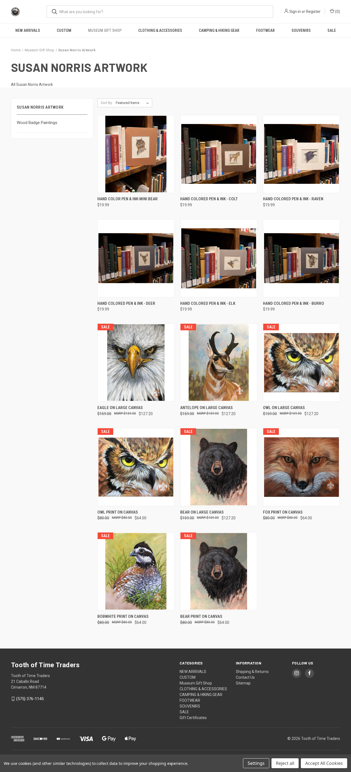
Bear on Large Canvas (202, 512)
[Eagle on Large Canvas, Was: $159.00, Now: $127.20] (135, 363)
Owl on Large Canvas (284, 407)
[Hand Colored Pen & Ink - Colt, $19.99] (218, 154)
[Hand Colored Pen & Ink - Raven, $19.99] (301, 154)
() (337, 11)
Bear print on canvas (201, 616)
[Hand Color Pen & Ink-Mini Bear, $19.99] (135, 154)
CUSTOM (64, 30)
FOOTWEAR (265, 30)
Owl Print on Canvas (117, 512)
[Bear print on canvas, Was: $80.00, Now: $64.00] (218, 571)
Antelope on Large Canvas (206, 407)
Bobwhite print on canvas (123, 616)
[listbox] (133, 103)
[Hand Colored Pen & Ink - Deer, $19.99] (135, 258)
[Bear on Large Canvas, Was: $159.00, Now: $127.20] (218, 467)
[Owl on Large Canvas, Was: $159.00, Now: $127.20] (301, 363)
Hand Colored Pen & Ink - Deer (126, 303)
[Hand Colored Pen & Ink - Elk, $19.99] (218, 258)
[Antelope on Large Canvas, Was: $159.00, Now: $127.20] (218, 363)
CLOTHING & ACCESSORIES (160, 30)
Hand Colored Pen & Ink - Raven (293, 198)
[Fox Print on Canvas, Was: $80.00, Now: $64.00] (301, 467)
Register (313, 11)
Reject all (285, 763)
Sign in (295, 11)
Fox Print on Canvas (283, 512)
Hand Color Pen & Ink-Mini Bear (127, 198)
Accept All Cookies (324, 763)
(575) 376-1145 (30, 698)
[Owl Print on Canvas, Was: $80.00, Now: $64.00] (135, 467)
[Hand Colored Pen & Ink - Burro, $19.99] (301, 258)
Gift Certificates (193, 717)
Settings (256, 763)
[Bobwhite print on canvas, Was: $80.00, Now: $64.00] (135, 571)
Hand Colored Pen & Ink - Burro (293, 303)
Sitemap (243, 683)
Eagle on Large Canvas (120, 407)
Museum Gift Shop (104, 30)
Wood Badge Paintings (37, 122)
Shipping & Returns (252, 671)
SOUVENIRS (301, 30)
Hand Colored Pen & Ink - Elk (207, 303)
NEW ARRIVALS (27, 30)
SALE (331, 30)
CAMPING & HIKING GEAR (219, 30)
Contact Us (245, 677)
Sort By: (107, 103)
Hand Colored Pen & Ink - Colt (209, 198)
